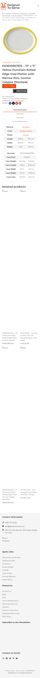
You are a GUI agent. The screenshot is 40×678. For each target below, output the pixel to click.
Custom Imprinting (10, 610)
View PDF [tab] (20, 114)
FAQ (4, 597)
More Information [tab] (20, 110)
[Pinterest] (16, 103)
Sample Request (9, 576)
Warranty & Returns (10, 604)
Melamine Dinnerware (11, 557)
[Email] (20, 103)
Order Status (7, 580)
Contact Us (6, 591)
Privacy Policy (9, 671)
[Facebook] (10, 103)
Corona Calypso (11, 62)
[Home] (3, 13)
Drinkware (6, 564)
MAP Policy (6, 617)
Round (26, 135)
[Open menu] (38, 5)
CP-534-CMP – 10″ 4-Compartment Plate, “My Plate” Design (28, 492)
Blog (4, 594)
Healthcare (23, 98)
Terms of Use (20, 671)
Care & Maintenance (10, 601)
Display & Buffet (8, 561)
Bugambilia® (7, 567)
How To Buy (9, 86)
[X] (13, 103)
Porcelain (26, 127)
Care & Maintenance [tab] (20, 121)
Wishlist (5, 607)
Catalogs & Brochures (11, 613)
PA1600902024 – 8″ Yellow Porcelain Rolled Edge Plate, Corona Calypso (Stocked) (9, 494)
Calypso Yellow (26, 131)
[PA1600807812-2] (20, 40)
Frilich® (5, 570)
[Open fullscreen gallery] (36, 56)
